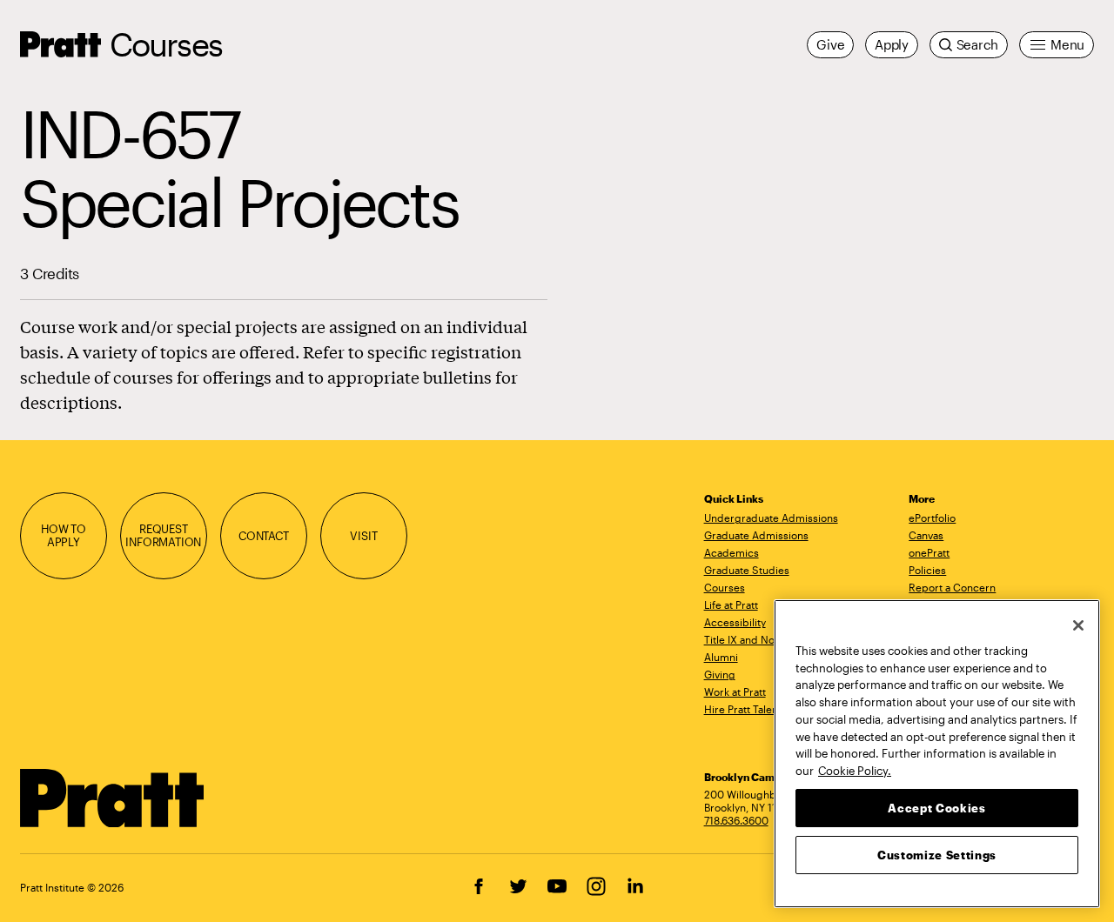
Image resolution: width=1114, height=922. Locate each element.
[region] (937, 753)
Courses (166, 44)
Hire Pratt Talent (743, 709)
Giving (719, 674)
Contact (263, 536)
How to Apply (63, 536)
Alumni (721, 657)
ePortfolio (932, 517)
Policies (927, 570)
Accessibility (735, 622)
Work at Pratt (735, 691)
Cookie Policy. (854, 770)
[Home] (112, 798)
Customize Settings (937, 854)
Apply (892, 44)
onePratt (929, 552)
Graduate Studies (746, 570)
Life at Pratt (731, 604)
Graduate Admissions (756, 535)
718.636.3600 (736, 820)
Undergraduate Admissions (771, 517)
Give (830, 44)
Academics (731, 552)
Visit (363, 536)
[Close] (1078, 625)
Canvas (926, 535)
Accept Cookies (936, 807)
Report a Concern (952, 587)
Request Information (163, 536)
